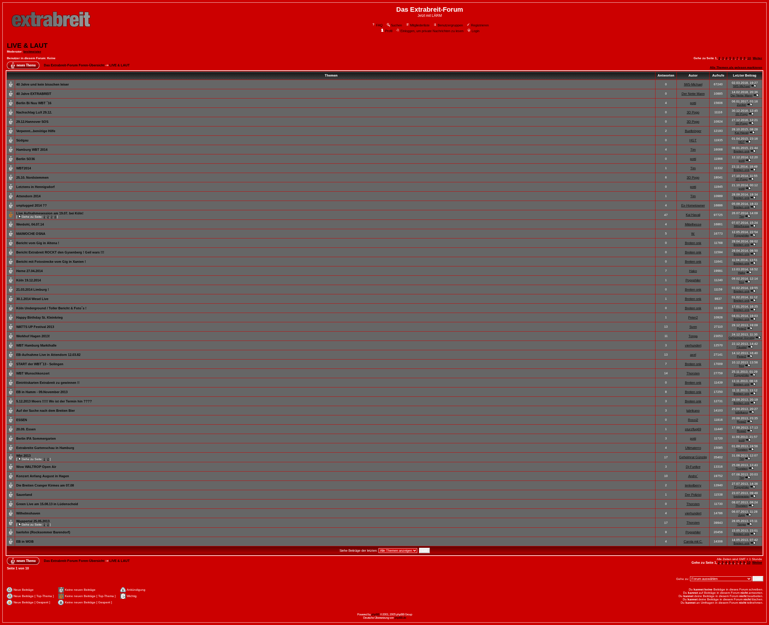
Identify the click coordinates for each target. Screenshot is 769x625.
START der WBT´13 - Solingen (39, 364)
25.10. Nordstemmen (32, 177)
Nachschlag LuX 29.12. (34, 112)
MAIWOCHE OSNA (30, 233)
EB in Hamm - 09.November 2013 (42, 392)
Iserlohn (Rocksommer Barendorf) (43, 532)
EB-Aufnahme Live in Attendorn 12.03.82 (48, 354)
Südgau (22, 140)
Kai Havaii (742, 132)
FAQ (379, 25)
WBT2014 (23, 168)
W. (693, 233)
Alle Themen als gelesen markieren (736, 67)
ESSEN (21, 420)
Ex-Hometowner (693, 205)
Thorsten (693, 373)
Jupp (741, 515)
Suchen (396, 25)
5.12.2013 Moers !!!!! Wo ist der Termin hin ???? (54, 401)
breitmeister (32, 51)
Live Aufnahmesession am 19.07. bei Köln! (50, 213)
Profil (388, 31)
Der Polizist (693, 494)
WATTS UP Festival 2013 (35, 327)
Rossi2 (693, 420)
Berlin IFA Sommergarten (36, 438)
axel (693, 354)
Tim (693, 149)
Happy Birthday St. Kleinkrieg (39, 317)
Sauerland (24, 494)
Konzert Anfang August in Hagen (42, 476)
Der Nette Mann (693, 94)
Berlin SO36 (25, 159)
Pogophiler (741, 235)
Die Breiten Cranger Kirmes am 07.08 (45, 485)
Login (475, 31)
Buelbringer (693, 131)
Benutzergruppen (450, 25)
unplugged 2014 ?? (31, 205)
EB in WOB (25, 541)
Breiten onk (741, 151)
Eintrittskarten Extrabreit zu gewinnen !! (48, 382)
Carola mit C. (693, 541)
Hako (693, 271)
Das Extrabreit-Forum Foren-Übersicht (74, 65)
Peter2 (693, 317)
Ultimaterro (693, 448)
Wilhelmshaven (28, 513)
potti (693, 103)
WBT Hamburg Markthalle (36, 345)
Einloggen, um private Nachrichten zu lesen (432, 31)
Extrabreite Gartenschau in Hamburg (45, 448)
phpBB (375, 614)
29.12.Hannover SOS (32, 121)
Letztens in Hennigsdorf (35, 187)
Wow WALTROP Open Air (36, 467)
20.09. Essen (26, 429)
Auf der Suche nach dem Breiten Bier (45, 410)
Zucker (741, 104)
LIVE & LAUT (27, 45)
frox (741, 282)
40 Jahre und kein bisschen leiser (42, 84)
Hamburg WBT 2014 (31, 149)
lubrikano (693, 410)
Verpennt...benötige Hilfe (35, 131)
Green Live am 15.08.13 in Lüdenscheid (47, 504)
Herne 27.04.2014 (29, 271)
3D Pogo (693, 112)
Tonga (693, 336)
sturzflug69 (693, 429)
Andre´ (693, 476)
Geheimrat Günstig (741, 337)
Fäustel (742, 347)
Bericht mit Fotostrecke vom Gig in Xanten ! (51, 261)
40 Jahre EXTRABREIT (33, 94)
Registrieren (480, 25)
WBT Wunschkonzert (33, 373)
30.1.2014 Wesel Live (32, 299)
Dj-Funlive (693, 467)
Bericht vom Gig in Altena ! (37, 243)
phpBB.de (400, 617)
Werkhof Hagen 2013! (33, 336)
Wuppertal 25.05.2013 (33, 521)
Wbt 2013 (23, 455)
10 (749, 58)
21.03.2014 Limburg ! (32, 289)
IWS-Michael (693, 84)
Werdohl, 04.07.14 (30, 224)
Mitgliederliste (420, 25)
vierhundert (693, 345)
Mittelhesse (693, 224)
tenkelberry (693, 485)
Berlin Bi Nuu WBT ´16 (33, 103)
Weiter (757, 58)
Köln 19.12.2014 (28, 280)
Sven (693, 327)
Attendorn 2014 (28, 196)
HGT (693, 140)
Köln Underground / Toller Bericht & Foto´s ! (51, 308)
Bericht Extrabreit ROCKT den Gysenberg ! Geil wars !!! (60, 252)
